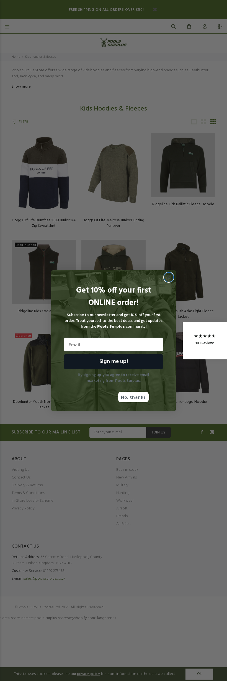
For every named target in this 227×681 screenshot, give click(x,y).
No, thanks (133, 397)
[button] (205, 340)
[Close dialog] (169, 277)
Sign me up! (113, 361)
